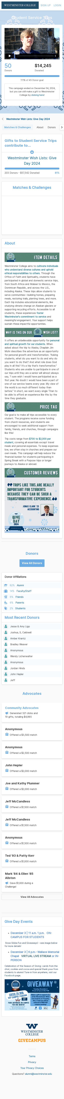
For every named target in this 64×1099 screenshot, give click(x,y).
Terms (32, 1056)
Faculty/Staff (24, 590)
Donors (52, 127)
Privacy (32, 1062)
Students (20, 608)
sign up (46, 5)
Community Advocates (22, 708)
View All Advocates (32, 896)
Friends (19, 596)
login (57, 5)
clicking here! (38, 95)
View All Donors (32, 563)
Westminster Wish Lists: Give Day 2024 (28, 118)
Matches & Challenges (17, 127)
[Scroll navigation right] (62, 127)
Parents (19, 602)
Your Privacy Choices (32, 1067)
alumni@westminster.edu (38, 1073)
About (40, 127)
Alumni (20, 585)
